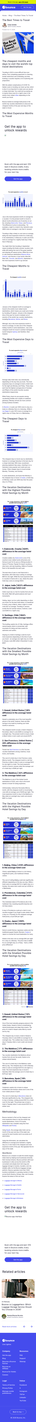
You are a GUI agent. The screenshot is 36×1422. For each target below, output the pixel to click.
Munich (20, 258)
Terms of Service (8, 1385)
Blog (10, 15)
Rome (25, 319)
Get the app (6, 1355)
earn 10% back (23, 2)
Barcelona (11, 319)
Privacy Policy (7, 1388)
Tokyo (21, 223)
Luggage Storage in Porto (12, 1189)
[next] (31, 1326)
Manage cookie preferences (8, 1392)
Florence (29, 223)
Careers (5, 1375)
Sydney (14, 332)
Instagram (23, 1391)
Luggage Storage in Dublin (13, 1185)
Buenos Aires (25, 254)
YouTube (23, 1401)
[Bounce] (8, 7)
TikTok (22, 1394)
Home (4, 15)
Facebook (23, 1385)
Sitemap (23, 1361)
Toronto (11, 258)
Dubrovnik (14, 223)
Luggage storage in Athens (13, 1180)
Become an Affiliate (6, 1367)
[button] (18, 179)
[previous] (24, 1326)
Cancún (4, 256)
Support (23, 1358)
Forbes (14, 1125)
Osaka (23, 477)
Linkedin (23, 1397)
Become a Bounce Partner (9, 1362)
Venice (18, 319)
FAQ (21, 1355)
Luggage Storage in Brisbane (13, 1198)
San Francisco (14, 749)
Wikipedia (5, 1125)
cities (17, 95)
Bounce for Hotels (9, 1372)
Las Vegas (5, 411)
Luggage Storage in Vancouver (14, 1194)
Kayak (8, 1130)
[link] (27, 7)
